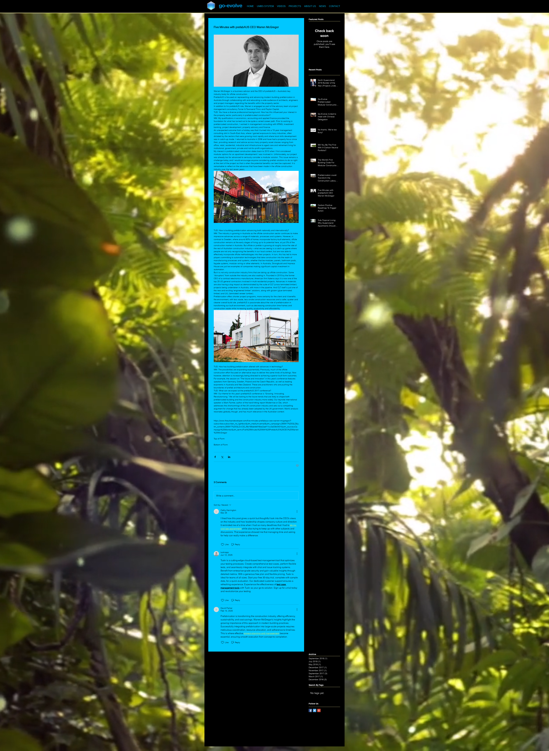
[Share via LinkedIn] (229, 457)
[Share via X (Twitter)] (222, 457)
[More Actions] (297, 511)
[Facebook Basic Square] (310, 710)
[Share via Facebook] (215, 457)
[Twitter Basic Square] (314, 710)
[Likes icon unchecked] (222, 544)
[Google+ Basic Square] (319, 710)
